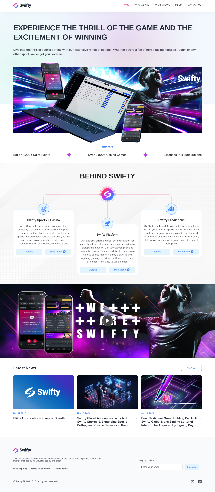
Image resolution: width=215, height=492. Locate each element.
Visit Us (29, 251)
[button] (43, 419)
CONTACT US (194, 5)
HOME (126, 5)
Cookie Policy (61, 468)
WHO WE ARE (141, 5)
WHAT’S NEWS (162, 5)
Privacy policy (20, 468)
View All (191, 367)
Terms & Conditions (40, 468)
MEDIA (178, 5)
